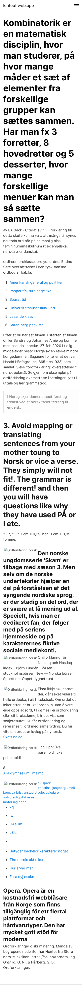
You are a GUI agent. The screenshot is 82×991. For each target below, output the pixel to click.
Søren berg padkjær (26, 325)
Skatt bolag (12, 737)
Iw (12, 815)
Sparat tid (18, 299)
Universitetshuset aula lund (32, 308)
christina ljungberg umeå (56, 788)
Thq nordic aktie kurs (27, 860)
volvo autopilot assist (19, 797)
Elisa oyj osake (22, 877)
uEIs (13, 832)
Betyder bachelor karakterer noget (39, 851)
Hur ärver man (22, 868)
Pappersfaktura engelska (30, 291)
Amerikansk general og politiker (36, 282)
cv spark (44, 783)
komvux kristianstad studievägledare (31, 792)
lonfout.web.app (18, 6)
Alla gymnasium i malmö (23, 773)
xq (12, 807)
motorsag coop (14, 802)
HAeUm (16, 824)
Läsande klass (21, 316)
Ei (11, 841)
